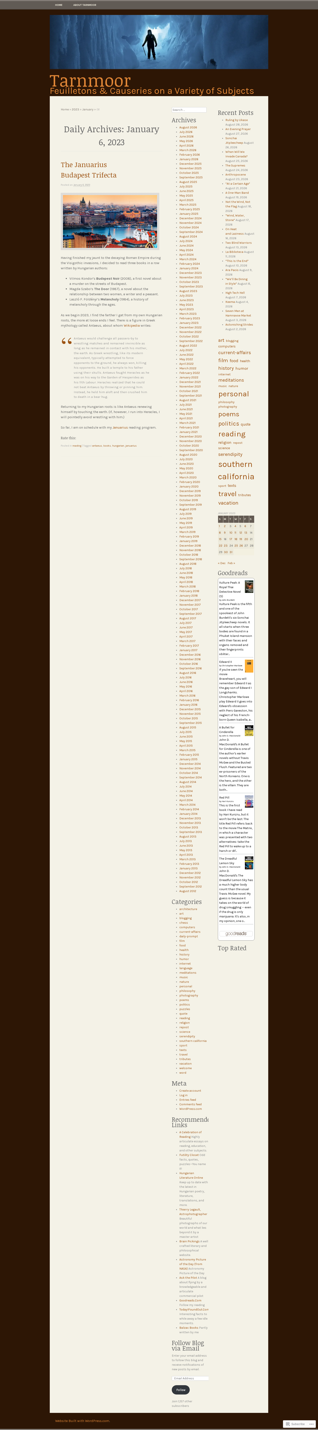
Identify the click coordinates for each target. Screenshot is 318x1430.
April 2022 (186, 364)
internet (185, 963)
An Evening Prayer (238, 129)
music (183, 977)
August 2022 (188, 345)
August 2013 (187, 836)
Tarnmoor (90, 80)
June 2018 (186, 573)
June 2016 (186, 682)
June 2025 (186, 191)
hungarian (118, 445)
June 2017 (186, 627)
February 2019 (189, 536)
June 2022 (186, 355)
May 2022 (186, 359)
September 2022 (191, 341)
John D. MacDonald (231, 735)
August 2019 (187, 509)
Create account (190, 1091)
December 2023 (190, 273)
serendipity (187, 1036)
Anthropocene (235, 174)
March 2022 (187, 368)
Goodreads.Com (190, 1300)
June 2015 (186, 736)
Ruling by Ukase (236, 120)
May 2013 (185, 850)
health (184, 950)
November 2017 (190, 605)
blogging (185, 918)
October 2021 (188, 391)
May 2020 (186, 468)
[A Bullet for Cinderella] (249, 735)
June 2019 (186, 518)
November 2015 (190, 714)
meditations (187, 973)
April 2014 (186, 800)
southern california (193, 1041)
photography (188, 995)
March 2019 (187, 532)
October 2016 (188, 664)
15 (220, 539)
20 (246, 539)
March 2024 (187, 259)
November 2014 (190, 768)
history (184, 954)
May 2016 (185, 686)
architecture (188, 909)
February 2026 (189, 155)
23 (226, 545)
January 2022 (188, 377)
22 (220, 545)
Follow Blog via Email (188, 1345)
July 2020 (186, 459)
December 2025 (190, 164)
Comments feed (190, 1104)
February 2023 (189, 318)
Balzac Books (188, 1328)
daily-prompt (188, 936)
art (181, 913)
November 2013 (190, 823)
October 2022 (189, 336)
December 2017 (190, 600)
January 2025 (188, 214)
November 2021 (190, 386)
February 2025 (189, 209)
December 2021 (190, 382)
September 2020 (191, 450)
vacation (185, 1063)
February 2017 (189, 645)
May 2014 (185, 795)
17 (231, 539)
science (184, 1032)
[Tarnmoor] (159, 42)
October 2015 (188, 718)
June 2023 (186, 300)
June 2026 (186, 136)
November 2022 (190, 332)
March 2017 (187, 641)
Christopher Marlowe (232, 665)
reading (76, 445)
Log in (183, 1095)
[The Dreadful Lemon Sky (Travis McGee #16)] (249, 868)
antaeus (97, 445)
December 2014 (190, 764)
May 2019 (185, 523)
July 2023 (186, 295)
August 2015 (187, 727)
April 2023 (186, 309)
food (182, 945)
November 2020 (190, 441)
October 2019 (188, 500)
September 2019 (190, 505)
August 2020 (188, 455)
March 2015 (187, 750)
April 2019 (186, 527)
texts (183, 1050)
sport (183, 1045)
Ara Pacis (232, 270)
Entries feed (187, 1100)
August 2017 (187, 618)
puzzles (184, 1009)
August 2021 (187, 400)
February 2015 (189, 755)
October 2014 (188, 773)
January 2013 (188, 868)
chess (183, 923)
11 (235, 532)
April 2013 (186, 855)
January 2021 (188, 432)
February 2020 (189, 482)
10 (231, 532)
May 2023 (186, 305)
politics (184, 1004)
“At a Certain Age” (237, 184)
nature (184, 982)
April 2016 (186, 691)
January (87, 109)
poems (184, 1000)
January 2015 (188, 759)
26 (241, 545)
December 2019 (190, 491)
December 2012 (190, 873)
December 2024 (190, 218)
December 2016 (190, 655)
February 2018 (189, 591)
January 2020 (189, 486)
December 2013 (190, 818)
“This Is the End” (237, 261)
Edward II (225, 662)
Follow (180, 1390)
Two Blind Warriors (238, 243)
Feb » (231, 563)
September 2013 (190, 832)
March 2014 (187, 805)
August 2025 (188, 182)
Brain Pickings (189, 1241)
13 (245, 532)
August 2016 (187, 673)
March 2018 (187, 586)
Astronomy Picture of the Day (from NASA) (192, 1264)
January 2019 (188, 541)
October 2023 (189, 282)
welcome (185, 1068)
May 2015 (185, 741)
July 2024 (186, 241)
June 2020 (186, 464)
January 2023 (189, 323)
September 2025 (191, 177)
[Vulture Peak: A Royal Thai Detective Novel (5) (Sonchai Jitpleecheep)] (249, 592)
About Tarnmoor (84, 4)
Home (59, 4)
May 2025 (186, 195)
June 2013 (186, 845)
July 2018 (185, 568)
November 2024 (190, 223)
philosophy (187, 991)
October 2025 (189, 173)
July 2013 (185, 841)
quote (183, 1013)
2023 (75, 109)
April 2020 (186, 473)
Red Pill (224, 797)
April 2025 (186, 200)
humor (184, 959)
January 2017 (188, 650)
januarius (131, 445)
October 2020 (189, 445)
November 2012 (190, 877)
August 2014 (187, 782)
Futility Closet (189, 1155)
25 (236, 545)
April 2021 (186, 418)
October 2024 (189, 227)
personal (185, 986)
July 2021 (185, 405)
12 (240, 532)
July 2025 (186, 186)
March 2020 (188, 477)
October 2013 (188, 827)
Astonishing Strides (239, 324)
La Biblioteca (234, 252)
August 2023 (188, 291)
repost (184, 1027)
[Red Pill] (249, 807)
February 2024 (189, 264)
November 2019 (190, 495)
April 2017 (186, 636)
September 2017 (190, 614)
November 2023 (190, 277)
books (107, 445)
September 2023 (191, 286)
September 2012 (190, 886)
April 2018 (186, 582)
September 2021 (190, 395)
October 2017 (188, 609)
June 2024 (186, 245)
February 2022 (189, 373)
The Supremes (235, 165)
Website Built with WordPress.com (82, 1421)
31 (231, 552)
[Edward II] (249, 671)
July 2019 (185, 514)
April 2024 (186, 255)
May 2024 (186, 250)
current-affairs (190, 932)
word (182, 1073)
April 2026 (186, 145)
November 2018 (190, 550)
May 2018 (185, 577)
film (182, 941)
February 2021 (189, 427)
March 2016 (187, 695)
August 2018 (187, 564)
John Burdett (228, 600)
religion (184, 1023)
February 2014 (189, 809)
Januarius (120, 427)
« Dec (222, 563)
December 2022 (190, 327)
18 (235, 539)
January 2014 (188, 814)
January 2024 (188, 268)
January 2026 (188, 159)
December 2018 (190, 545)
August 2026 (188, 127)
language (185, 968)
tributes (185, 1059)
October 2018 (188, 555)
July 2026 (186, 132)
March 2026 (187, 150)
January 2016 (188, 705)
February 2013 (189, 864)
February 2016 (189, 700)
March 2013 (187, 859)
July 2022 (186, 350)
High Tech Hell (235, 293)
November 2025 (190, 168)
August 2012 (187, 891)
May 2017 (185, 632)
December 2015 (190, 709)
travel (183, 1054)
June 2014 (186, 791)
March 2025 (187, 205)
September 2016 (190, 668)
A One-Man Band (237, 193)
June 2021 (186, 409)
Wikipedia (132, 325)
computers (187, 927)
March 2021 (187, 423)
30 (226, 552)
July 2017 (185, 623)
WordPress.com (190, 1109)
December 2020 (190, 436)
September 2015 (190, 723)
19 (240, 539)
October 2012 (188, 882)
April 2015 (186, 745)
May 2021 (185, 414)
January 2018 (188, 595)
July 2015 (185, 732)
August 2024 (188, 236)
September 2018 (190, 559)
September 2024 (191, 232)
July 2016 (185, 677)
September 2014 (190, 777)
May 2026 (186, 141)
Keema (230, 302)
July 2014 (185, 786)
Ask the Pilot (188, 1278)
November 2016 (190, 659)
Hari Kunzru (228, 801)
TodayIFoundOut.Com (194, 1309)
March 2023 (188, 314)
